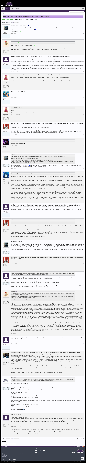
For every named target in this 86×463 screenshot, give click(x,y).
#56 (83, 333)
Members (17, 8)
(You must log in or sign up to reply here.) (77, 438)
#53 (83, 251)
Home (3, 8)
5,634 (8, 51)
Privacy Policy (82, 461)
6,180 (8, 182)
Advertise (3, 454)
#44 (83, 83)
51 (8, 283)
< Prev (7, 22)
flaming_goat (5, 280)
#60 (83, 434)
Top (82, 446)
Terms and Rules (77, 461)
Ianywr (12, 434)
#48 (83, 145)
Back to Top (4, 456)
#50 (83, 200)
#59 (83, 411)
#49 (83, 168)
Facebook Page (4, 455)
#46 (83, 114)
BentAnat (4, 130)
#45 (83, 97)
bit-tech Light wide (4, 446)
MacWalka (5, 63)
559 (8, 388)
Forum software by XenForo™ (9, 461)
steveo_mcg (5, 211)
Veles (4, 179)
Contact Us (75, 446)
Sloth (4, 48)
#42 (83, 51)
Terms (3, 453)
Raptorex (4, 344)
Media (12, 8)
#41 (83, 33)
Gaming (8, 20)
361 (8, 67)
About (3, 451)
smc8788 (4, 146)
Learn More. (47, 16)
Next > (17, 22)
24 (8, 347)
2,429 (8, 165)
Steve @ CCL (12, 411)
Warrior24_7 (15, 20)
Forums (7, 8)
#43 (83, 71)
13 (8, 425)
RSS (83, 446)
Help (78, 446)
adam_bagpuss (5, 82)
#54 (83, 263)
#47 (83, 134)
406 (8, 363)
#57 (83, 343)
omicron (4, 98)
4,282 (8, 86)
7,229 (8, 134)
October (4, 32)
